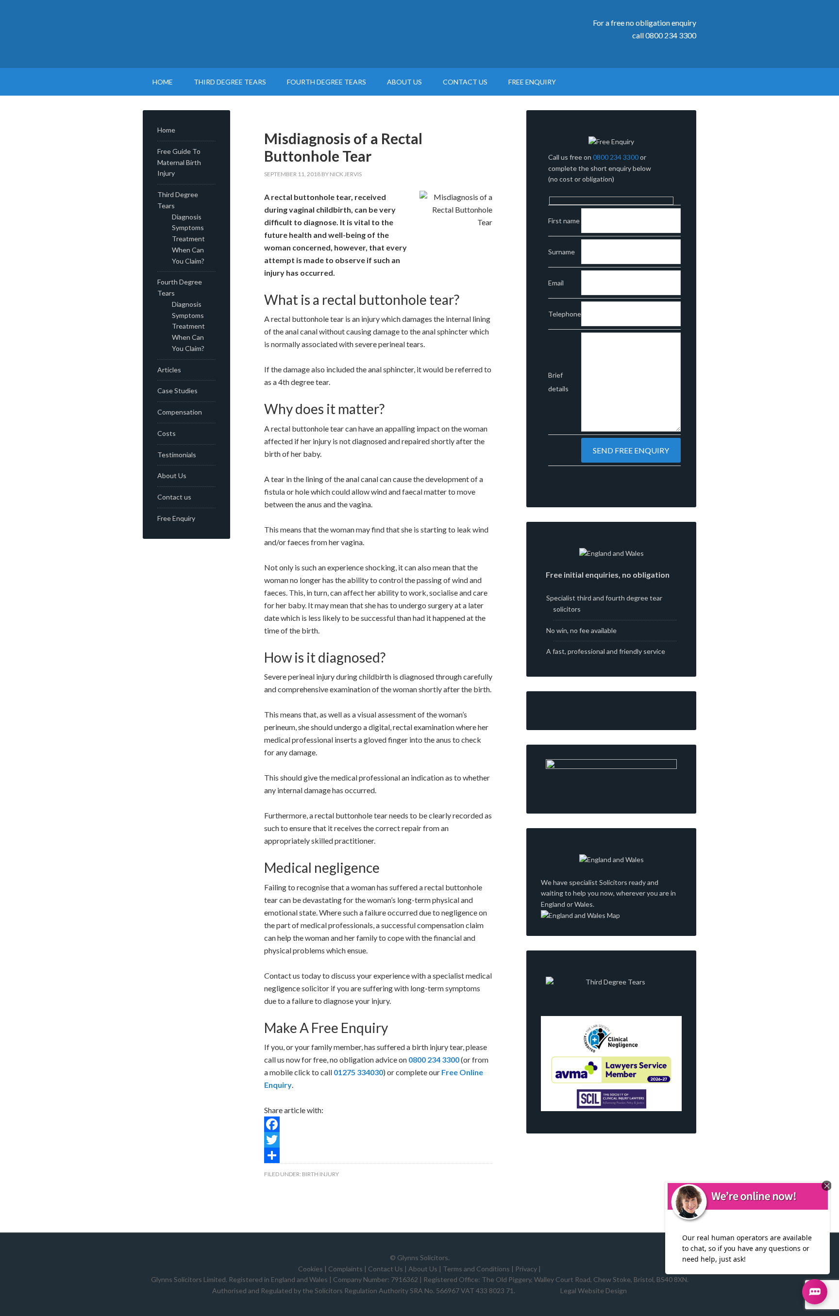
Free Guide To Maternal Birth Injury (179, 162)
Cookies (310, 1269)
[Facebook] (378, 1124)
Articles (169, 370)
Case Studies (177, 390)
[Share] (378, 1155)
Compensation (179, 412)
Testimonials (176, 454)
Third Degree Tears (225, 34)
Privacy (526, 1269)
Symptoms (188, 227)
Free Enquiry (176, 518)
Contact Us (385, 1269)
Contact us (174, 497)
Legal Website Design (593, 1290)
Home (166, 130)
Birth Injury (320, 1174)
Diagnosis (186, 217)
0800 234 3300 (670, 35)
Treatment (188, 238)
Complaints (345, 1269)
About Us (171, 475)
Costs (166, 433)
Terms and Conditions (476, 1269)
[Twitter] (378, 1140)
